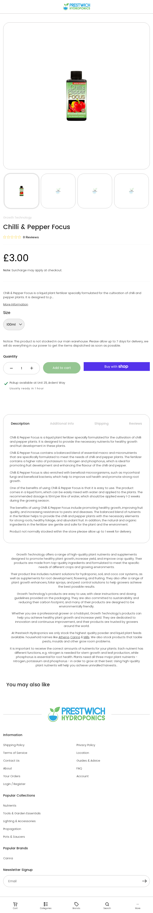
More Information (15, 304)
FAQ (79, 768)
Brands (76, 908)
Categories (46, 908)
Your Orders (11, 776)
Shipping (101, 423)
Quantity (10, 356)
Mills (86, 637)
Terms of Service (15, 753)
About (7, 768)
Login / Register (14, 784)
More (137, 908)
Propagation (12, 829)
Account (82, 776)
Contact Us (11, 761)
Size (6, 312)
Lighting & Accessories (19, 821)
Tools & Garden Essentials (22, 813)
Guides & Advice (88, 761)
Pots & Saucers (14, 837)
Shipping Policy (14, 745)
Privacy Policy (85, 745)
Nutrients (9, 806)
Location (82, 753)
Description (20, 423)
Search (107, 908)
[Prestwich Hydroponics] (76, 6)
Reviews (135, 423)
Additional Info (62, 423)
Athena (64, 637)
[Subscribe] (144, 881)
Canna (75, 637)
